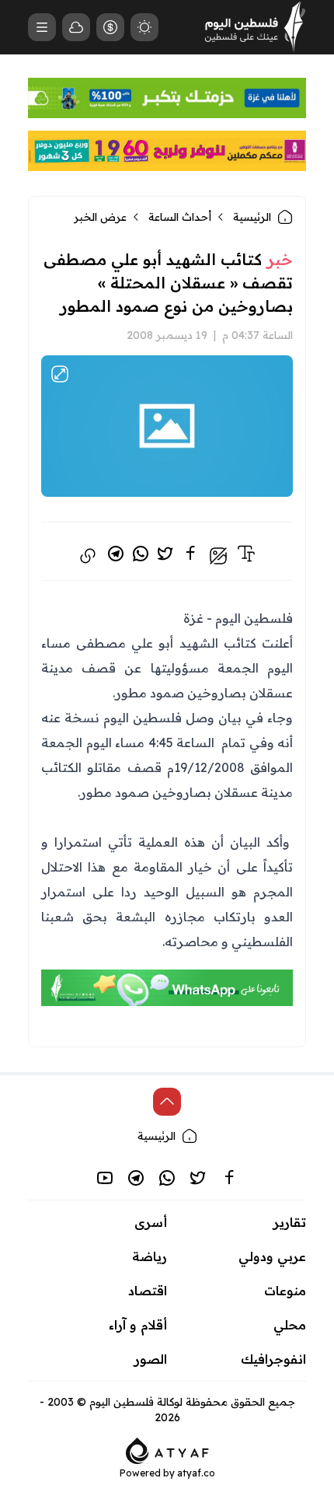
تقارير (289, 1222)
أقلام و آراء (138, 1325)
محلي (289, 1325)
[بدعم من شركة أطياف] (167, 1449)
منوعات (285, 1290)
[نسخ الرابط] (87, 556)
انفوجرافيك (273, 1359)
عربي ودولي (272, 1256)
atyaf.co (196, 1473)
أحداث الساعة (179, 217)
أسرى (150, 1222)
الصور (150, 1359)
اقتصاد (147, 1290)
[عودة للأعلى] (167, 1102)
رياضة (149, 1256)
